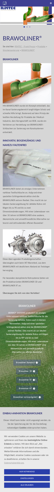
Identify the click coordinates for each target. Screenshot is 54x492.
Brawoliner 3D (25, 371)
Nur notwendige (27, 472)
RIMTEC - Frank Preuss (25, 47)
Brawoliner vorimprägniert (25, 397)
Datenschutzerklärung (14, 463)
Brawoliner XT (25, 380)
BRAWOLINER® (28, 50)
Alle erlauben (27, 485)
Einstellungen (27, 478)
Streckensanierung (11, 50)
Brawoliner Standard (25, 363)
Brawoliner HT (25, 388)
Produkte (41, 47)
